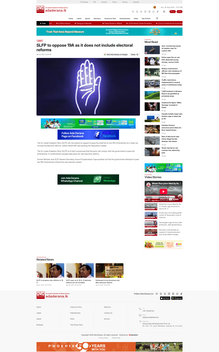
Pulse (114, 2)
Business (39, 325)
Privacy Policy (103, 338)
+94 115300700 (148, 311)
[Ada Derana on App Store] (165, 298)
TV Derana (84, 2)
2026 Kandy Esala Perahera (132, 23)
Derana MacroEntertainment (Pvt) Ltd (162, 325)
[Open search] (157, 18)
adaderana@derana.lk (150, 317)
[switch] (164, 11)
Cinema (104, 2)
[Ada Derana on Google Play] (176, 298)
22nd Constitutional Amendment (164, 23)
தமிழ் (179, 11)
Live (44, 23)
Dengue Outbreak (76, 23)
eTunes (125, 2)
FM (94, 2)
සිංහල (172, 11)
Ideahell (136, 2)
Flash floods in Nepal (105, 23)
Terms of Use (116, 338)
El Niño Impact (57, 23)
